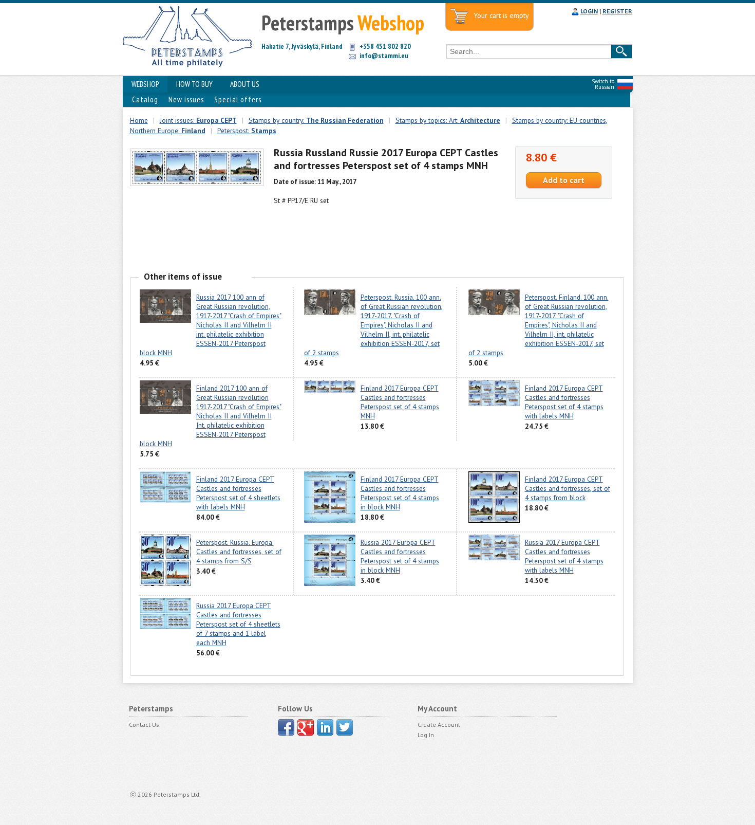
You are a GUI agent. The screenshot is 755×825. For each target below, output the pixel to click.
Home (139, 120)
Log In (426, 735)
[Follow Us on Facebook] (286, 727)
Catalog (145, 99)
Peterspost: (246, 130)
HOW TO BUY (194, 84)
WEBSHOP (145, 84)
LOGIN (589, 11)
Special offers (237, 99)
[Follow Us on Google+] (305, 727)
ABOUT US (244, 84)
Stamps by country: (316, 120)
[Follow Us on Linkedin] (325, 727)
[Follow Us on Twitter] (344, 727)
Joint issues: (198, 120)
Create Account (439, 724)
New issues (186, 99)
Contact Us (144, 724)
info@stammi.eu (384, 55)
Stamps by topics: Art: (447, 120)
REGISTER (617, 11)
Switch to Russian (603, 84)
